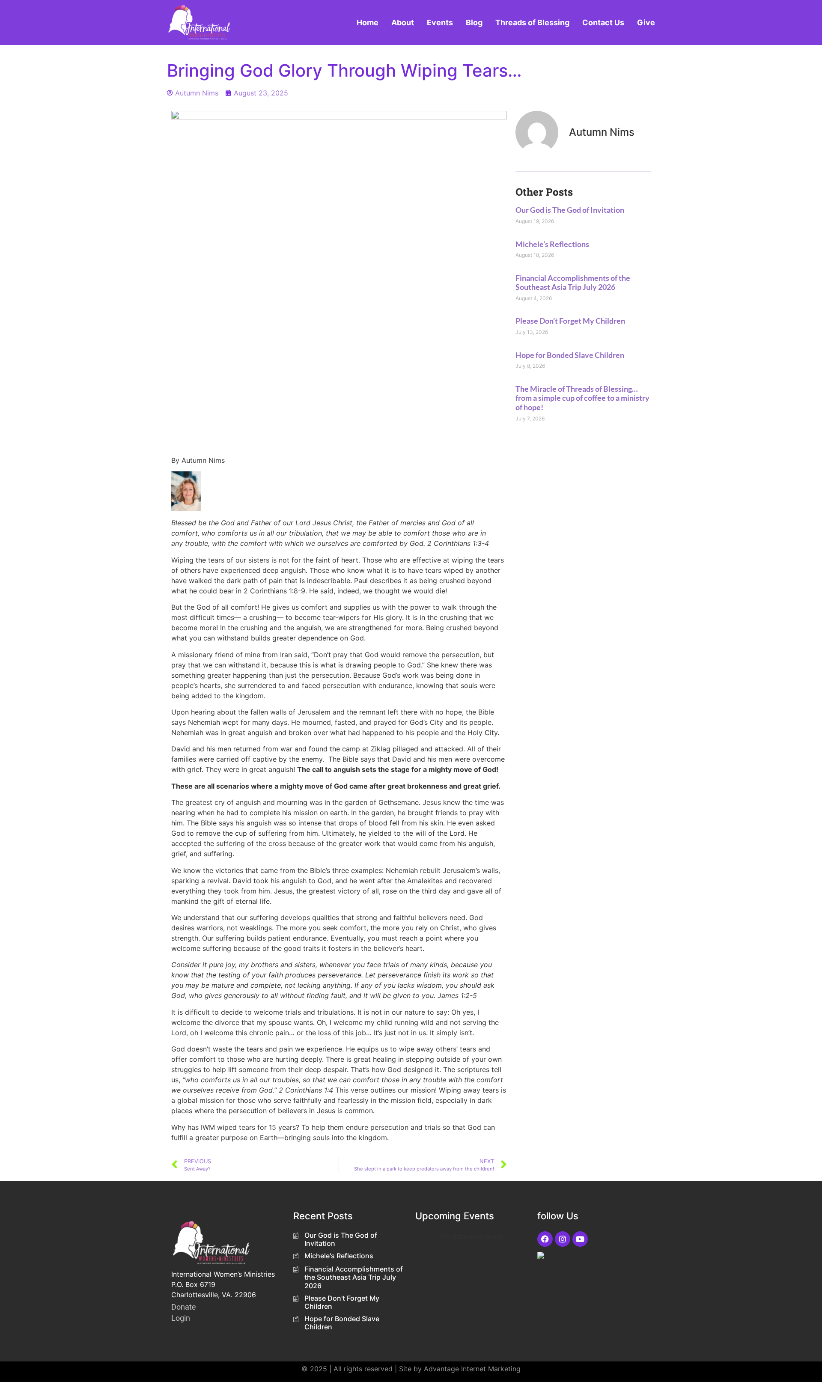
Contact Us (603, 22)
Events (440, 22)
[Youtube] (580, 1239)
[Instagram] (562, 1239)
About (402, 22)
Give (646, 22)
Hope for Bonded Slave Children (569, 355)
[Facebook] (545, 1239)
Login (180, 1317)
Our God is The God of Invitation (569, 209)
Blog (474, 22)
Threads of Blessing (532, 22)
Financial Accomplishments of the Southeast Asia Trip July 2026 (572, 282)
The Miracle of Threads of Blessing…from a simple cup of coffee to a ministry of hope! (582, 398)
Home (367, 22)
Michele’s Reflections (552, 244)
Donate (183, 1306)
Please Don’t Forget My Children (570, 320)
